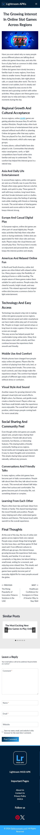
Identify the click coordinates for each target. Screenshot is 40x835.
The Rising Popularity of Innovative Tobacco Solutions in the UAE (10, 593)
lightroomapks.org (18, 829)
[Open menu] (36, 4)
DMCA (20, 799)
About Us (20, 790)
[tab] (15, 640)
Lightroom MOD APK (20, 772)
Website (6, 724)
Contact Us (20, 793)
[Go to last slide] (6, 630)
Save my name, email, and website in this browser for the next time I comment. (19, 732)
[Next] (34, 630)
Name (6, 703)
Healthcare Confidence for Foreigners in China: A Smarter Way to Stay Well (30, 593)
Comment (7, 671)
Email (5, 714)
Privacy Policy (20, 796)
